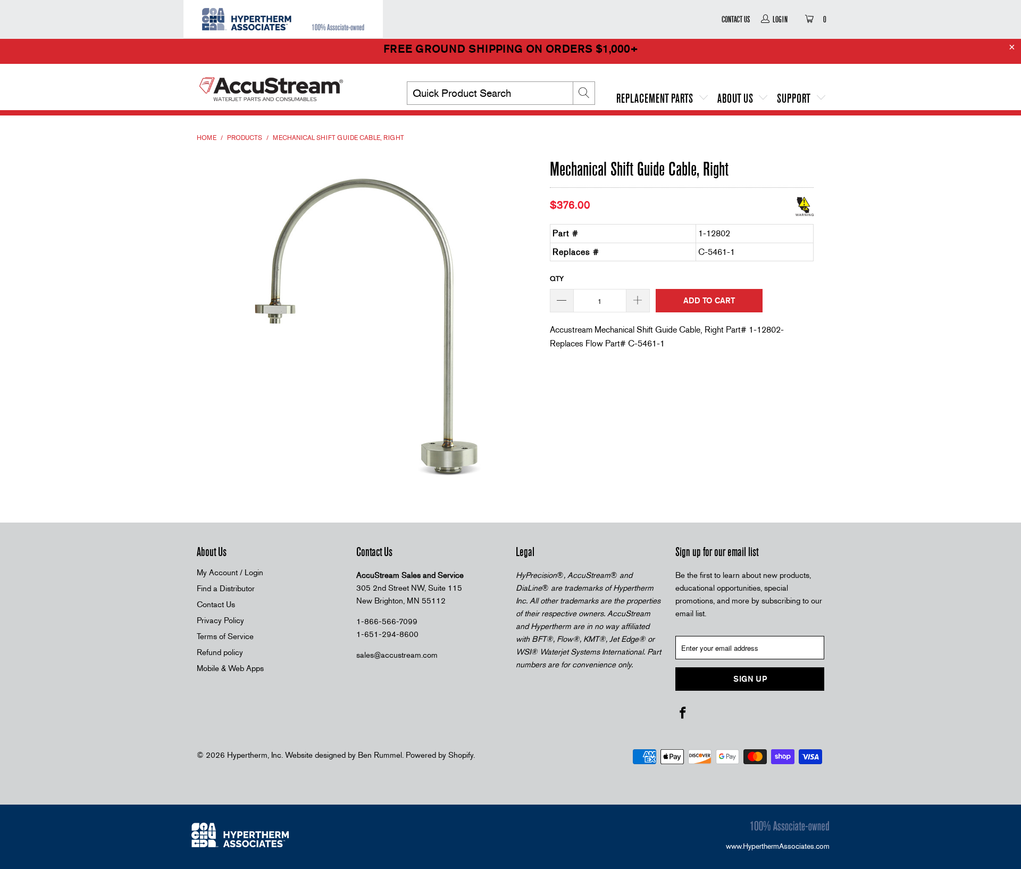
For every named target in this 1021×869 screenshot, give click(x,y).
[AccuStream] (287, 85)
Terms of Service (225, 636)
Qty (557, 278)
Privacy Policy (220, 620)
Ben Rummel (380, 755)
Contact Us (736, 19)
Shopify (460, 755)
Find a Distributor (226, 588)
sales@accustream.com (397, 655)
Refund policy (220, 652)
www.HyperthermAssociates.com (778, 846)
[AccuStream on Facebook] (683, 714)
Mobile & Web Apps (230, 668)
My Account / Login (230, 572)
